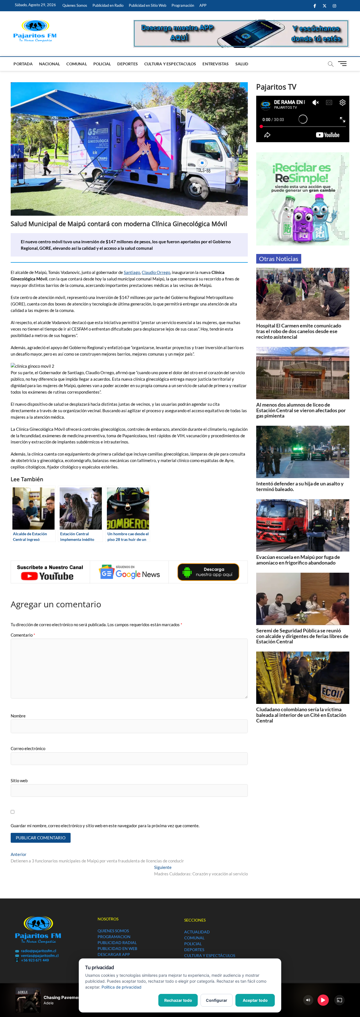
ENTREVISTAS (215, 63)
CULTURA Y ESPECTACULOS (170, 63)
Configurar (216, 1000)
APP (202, 5)
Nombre (18, 715)
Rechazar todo (178, 1000)
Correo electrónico (28, 748)
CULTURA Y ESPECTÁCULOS (209, 955)
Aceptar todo (255, 1000)
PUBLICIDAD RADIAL (117, 942)
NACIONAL (49, 63)
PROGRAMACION (114, 936)
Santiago (132, 272)
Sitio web (19, 780)
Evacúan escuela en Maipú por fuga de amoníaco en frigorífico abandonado (298, 560)
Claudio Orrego (156, 272)
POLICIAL (102, 63)
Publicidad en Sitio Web (147, 5)
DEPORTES (127, 63)
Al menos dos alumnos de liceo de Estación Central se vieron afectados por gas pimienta (301, 410)
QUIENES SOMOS (113, 930)
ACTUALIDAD (197, 931)
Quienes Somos (74, 5)
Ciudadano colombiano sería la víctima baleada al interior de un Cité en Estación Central (301, 715)
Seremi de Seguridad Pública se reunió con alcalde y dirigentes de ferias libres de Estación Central (302, 636)
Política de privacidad (121, 987)
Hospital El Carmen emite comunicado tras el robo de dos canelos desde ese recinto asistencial (298, 331)
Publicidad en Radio (108, 5)
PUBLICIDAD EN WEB (117, 948)
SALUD (241, 63)
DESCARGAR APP (114, 954)
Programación (183, 5)
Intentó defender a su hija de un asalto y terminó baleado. (300, 486)
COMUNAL (76, 63)
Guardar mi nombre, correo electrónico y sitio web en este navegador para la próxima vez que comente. (105, 825)
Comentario (23, 634)
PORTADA (23, 63)
